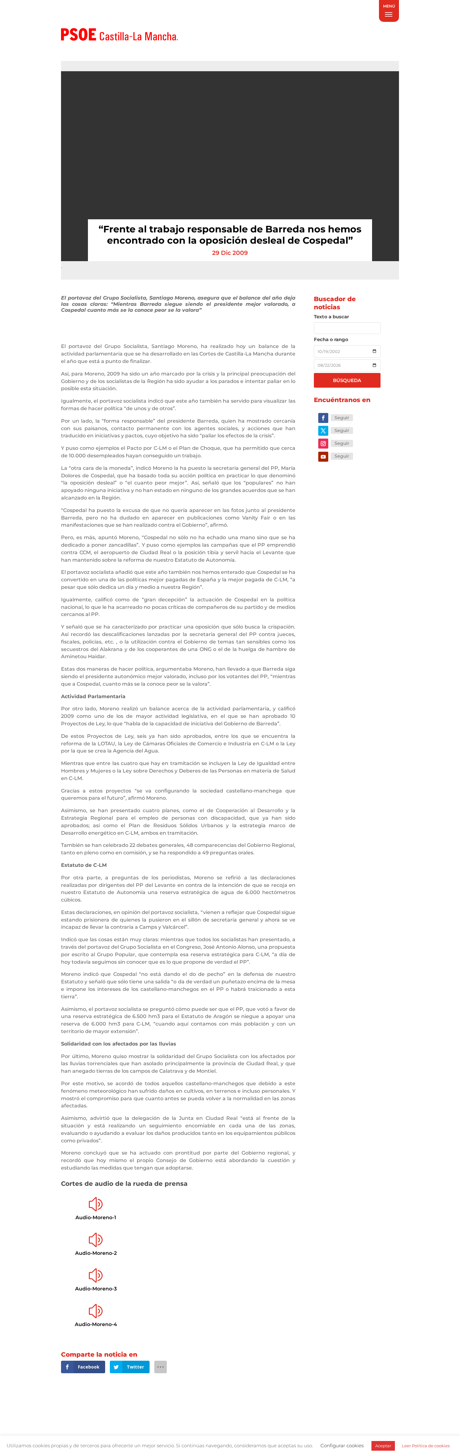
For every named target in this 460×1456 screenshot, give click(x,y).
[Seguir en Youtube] (323, 457)
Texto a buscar (331, 317)
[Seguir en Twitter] (323, 431)
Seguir (342, 417)
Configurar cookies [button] (342, 1446)
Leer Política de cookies (426, 1445)
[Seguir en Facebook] (323, 418)
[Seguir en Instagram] (323, 444)
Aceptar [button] (383, 1445)
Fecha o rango (331, 339)
